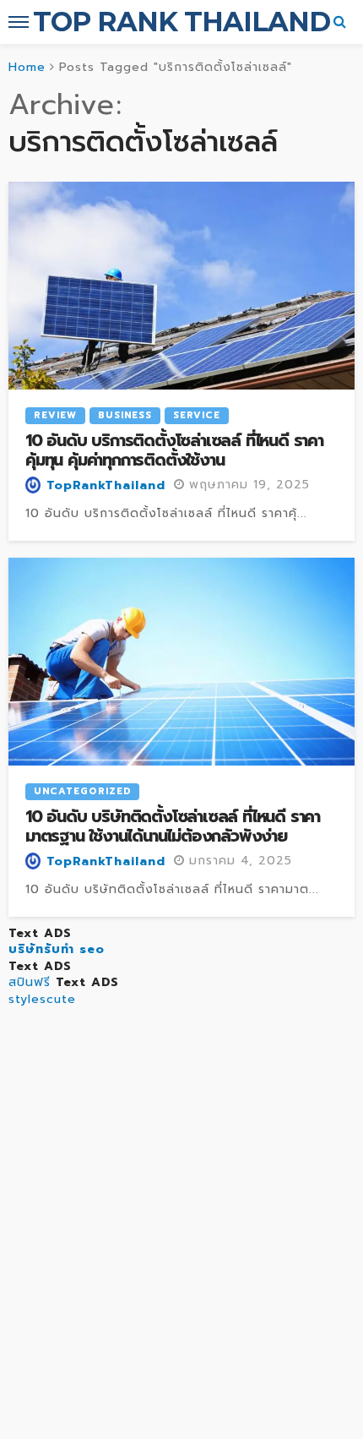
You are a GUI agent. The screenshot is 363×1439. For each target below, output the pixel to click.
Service (196, 415)
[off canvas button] (18, 22)
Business (125, 415)
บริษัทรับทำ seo (56, 949)
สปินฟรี (29, 982)
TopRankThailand (105, 485)
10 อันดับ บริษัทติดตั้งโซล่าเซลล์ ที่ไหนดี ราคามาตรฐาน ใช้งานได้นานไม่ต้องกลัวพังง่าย (172, 827)
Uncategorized (82, 791)
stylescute (42, 999)
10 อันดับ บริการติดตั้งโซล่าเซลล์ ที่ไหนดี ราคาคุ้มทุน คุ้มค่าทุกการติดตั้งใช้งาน (174, 451)
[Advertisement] (181, 1249)
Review (55, 415)
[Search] (340, 22)
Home (27, 67)
